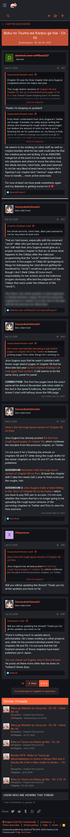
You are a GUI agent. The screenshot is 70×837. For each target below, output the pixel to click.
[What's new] (62, 16)
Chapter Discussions (33, 714)
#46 (63, 614)
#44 (63, 421)
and (33, 310)
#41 (63, 68)
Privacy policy (31, 825)
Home (55, 825)
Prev (33, 683)
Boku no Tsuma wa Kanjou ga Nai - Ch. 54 (35, 741)
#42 (63, 219)
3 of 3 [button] (44, 683)
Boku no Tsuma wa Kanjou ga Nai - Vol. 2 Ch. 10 (38, 779)
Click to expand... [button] (35, 102)
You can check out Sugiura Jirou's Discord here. (33, 659)
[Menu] (5, 5)
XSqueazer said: (16, 620)
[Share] (58, 68)
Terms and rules (10, 825)
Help (45, 825)
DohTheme (26, 832)
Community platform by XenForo (30, 829)
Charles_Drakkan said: (19, 225)
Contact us (46, 822)
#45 (63, 545)
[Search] (8, 16)
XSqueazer (22, 532)
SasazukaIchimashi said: (20, 74)
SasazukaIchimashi (27, 206)
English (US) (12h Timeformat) (20, 822)
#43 (63, 336)
